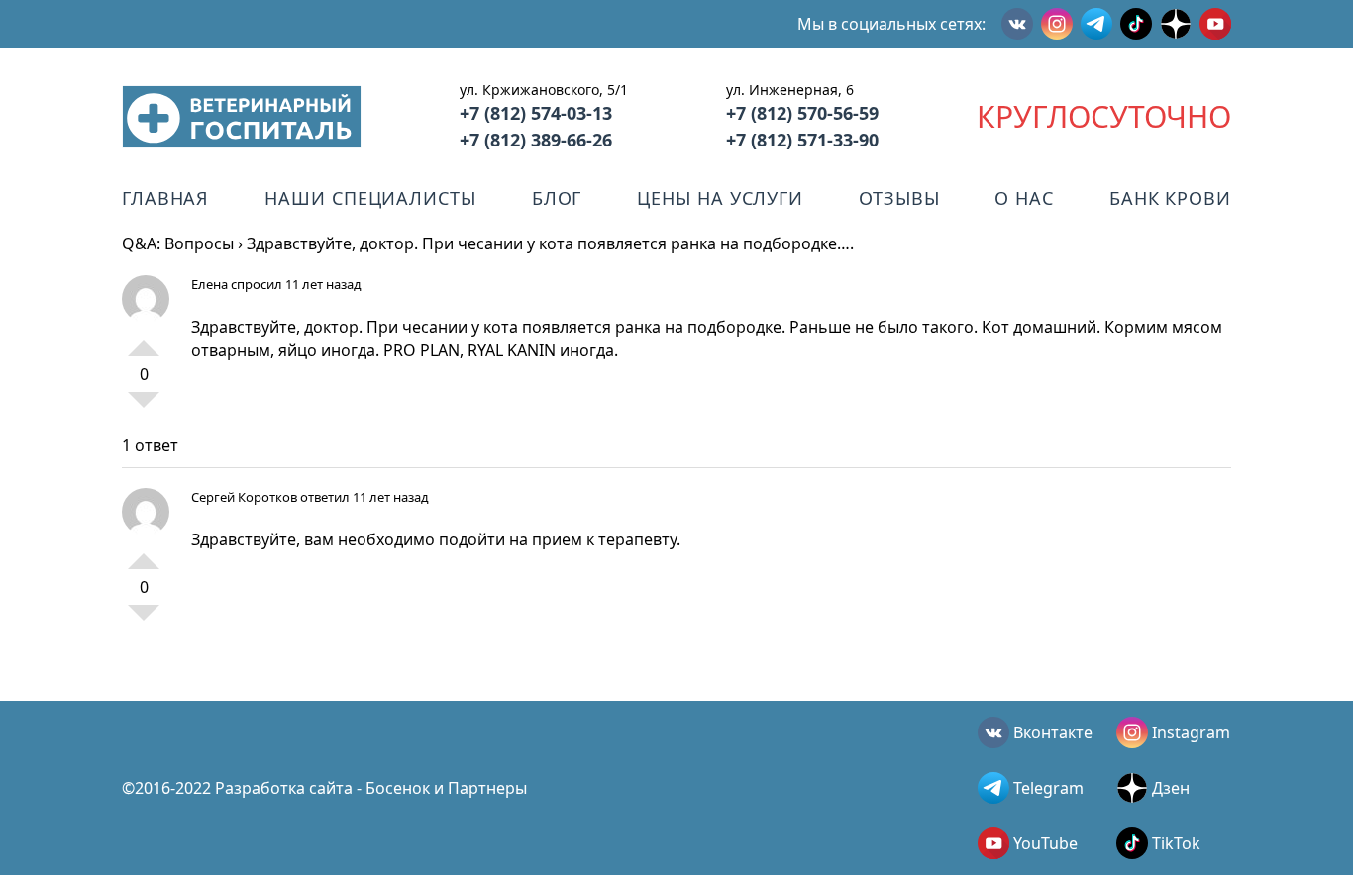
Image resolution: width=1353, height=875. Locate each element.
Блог (557, 198)
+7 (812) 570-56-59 (802, 113)
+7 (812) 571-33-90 (802, 139)
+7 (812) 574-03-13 (536, 113)
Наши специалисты (369, 198)
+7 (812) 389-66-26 (536, 139)
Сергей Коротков (244, 497)
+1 (143, 340)
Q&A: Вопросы (178, 243)
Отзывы (899, 198)
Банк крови (1170, 198)
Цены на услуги (720, 198)
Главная (165, 198)
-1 (143, 408)
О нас (1024, 198)
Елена (209, 284)
